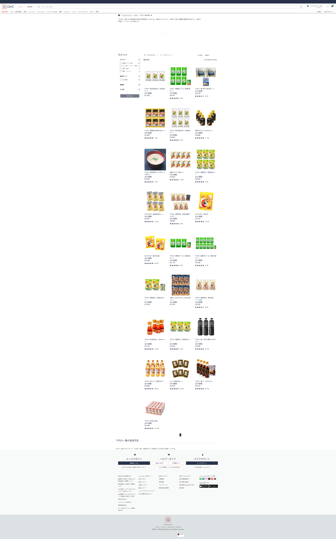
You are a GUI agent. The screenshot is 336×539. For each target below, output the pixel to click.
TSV (12, 11)
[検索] (301, 6)
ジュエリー (67, 11)
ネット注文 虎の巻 (174, 467)
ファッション (41, 11)
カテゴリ (123, 60)
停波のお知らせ (122, 499)
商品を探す (5, 11)
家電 (97, 11)
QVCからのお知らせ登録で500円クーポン (133, 467)
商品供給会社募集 (164, 488)
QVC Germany (171, 527)
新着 (25, 11)
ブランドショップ (127, 15)
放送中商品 (18, 11)
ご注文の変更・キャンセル (201, 467)
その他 (122, 89)
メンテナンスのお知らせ (125, 502)
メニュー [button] (20, 7)
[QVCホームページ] (119, 15)
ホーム (74, 11)
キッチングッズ (83, 11)
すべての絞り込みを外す (210, 59)
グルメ (91, 11)
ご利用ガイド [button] (176, 463)
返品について (142, 488)
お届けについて (143, 485)
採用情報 (161, 482)
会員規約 (181, 488)
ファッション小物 (52, 11)
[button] (314, 6)
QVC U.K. (164, 527)
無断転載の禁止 (122, 505)
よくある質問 (162, 467)
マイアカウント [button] (202, 463)
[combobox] (168, 6)
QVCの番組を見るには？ (145, 494)
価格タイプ (123, 76)
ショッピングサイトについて (146, 491)
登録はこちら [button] (134, 463)
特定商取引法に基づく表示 (186, 485)
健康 (60, 11)
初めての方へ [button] (160, 463)
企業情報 (161, 479)
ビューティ (32, 11)
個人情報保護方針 (184, 479)
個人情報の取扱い (184, 482)
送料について (142, 482)
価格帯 (122, 85)
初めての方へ (328, 11)
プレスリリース (163, 485)
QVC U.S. (158, 527)
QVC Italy (178, 527)
